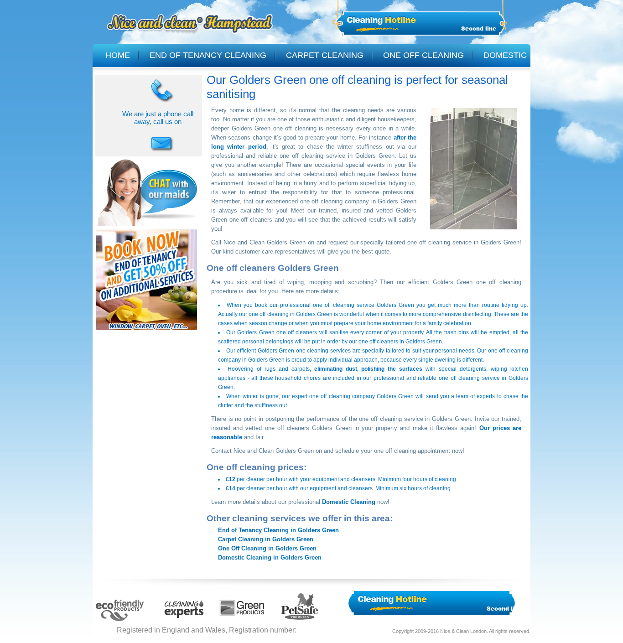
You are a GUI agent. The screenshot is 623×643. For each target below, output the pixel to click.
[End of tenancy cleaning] (146, 331)
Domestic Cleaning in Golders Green (270, 557)
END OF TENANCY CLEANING (208, 55)
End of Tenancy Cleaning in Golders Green (278, 530)
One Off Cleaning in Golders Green (267, 548)
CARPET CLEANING (324, 55)
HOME (117, 55)
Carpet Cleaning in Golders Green (265, 539)
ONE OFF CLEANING (423, 55)
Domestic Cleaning (348, 501)
